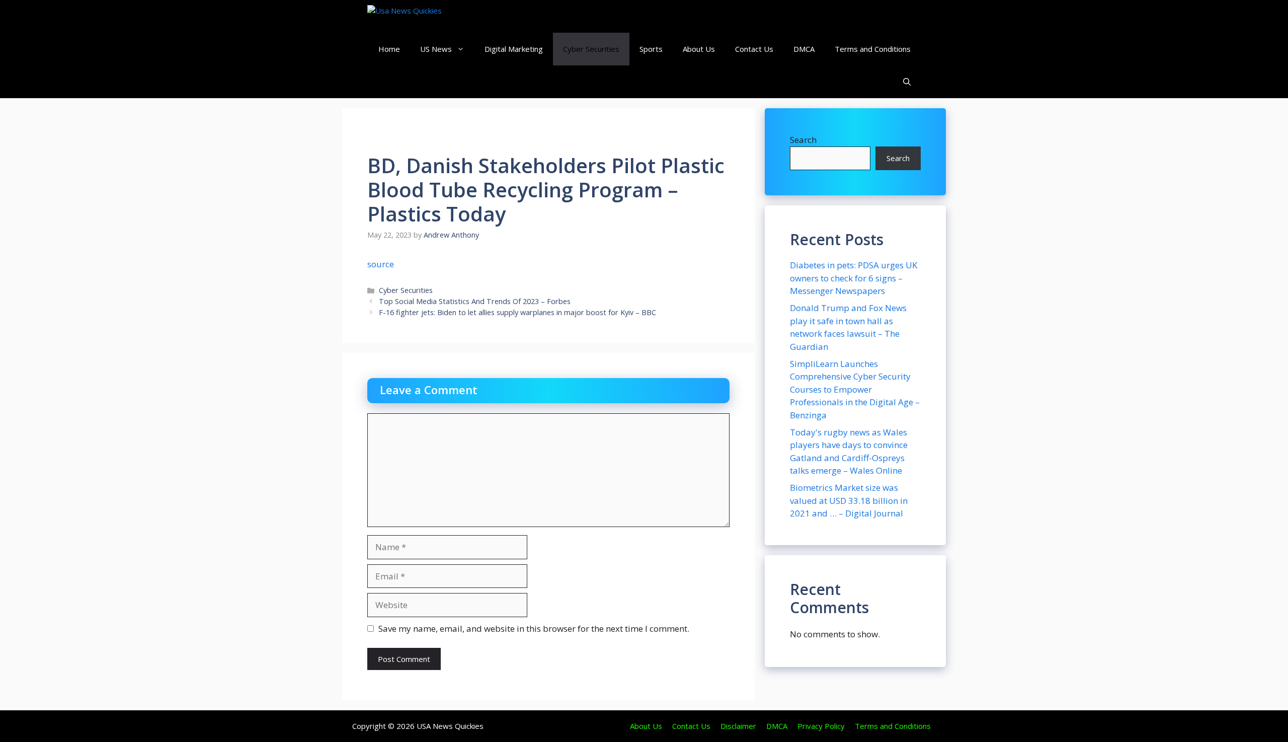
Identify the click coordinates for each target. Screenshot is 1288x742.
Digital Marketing (514, 49)
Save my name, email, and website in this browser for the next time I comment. (533, 628)
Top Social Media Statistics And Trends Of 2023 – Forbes (475, 301)
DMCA (804, 49)
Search (803, 139)
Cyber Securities (591, 49)
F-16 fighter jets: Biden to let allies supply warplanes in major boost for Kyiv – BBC (517, 312)
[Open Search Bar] (907, 81)
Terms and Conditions (873, 49)
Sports (651, 49)
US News (436, 49)
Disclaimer (738, 726)
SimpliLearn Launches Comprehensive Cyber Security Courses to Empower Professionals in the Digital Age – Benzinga (855, 389)
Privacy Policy (821, 726)
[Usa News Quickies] (423, 16)
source (380, 264)
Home (389, 49)
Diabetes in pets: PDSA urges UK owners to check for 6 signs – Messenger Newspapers (853, 277)
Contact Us (754, 49)
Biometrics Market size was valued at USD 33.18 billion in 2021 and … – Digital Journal (849, 500)
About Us (699, 49)
